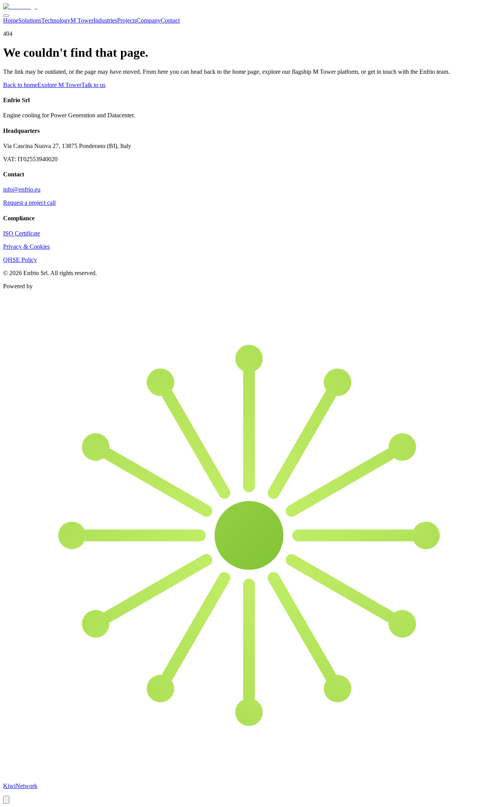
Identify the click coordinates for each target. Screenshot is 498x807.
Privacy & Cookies (26, 246)
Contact (170, 20)
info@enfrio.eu (21, 189)
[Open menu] (6, 15)
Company (149, 20)
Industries (105, 20)
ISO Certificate (21, 233)
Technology (55, 20)
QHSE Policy (20, 259)
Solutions (29, 20)
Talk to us (93, 85)
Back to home (20, 85)
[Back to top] (6, 800)
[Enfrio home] (20, 6)
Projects (127, 20)
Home (10, 20)
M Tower (81, 20)
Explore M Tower (59, 85)
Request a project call (29, 202)
